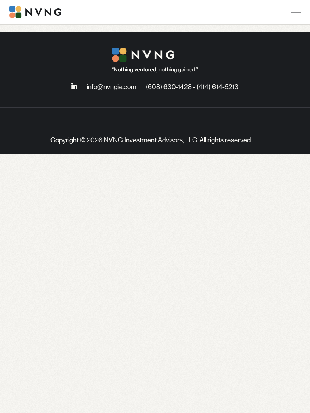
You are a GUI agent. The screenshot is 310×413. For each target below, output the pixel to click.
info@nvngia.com (111, 86)
